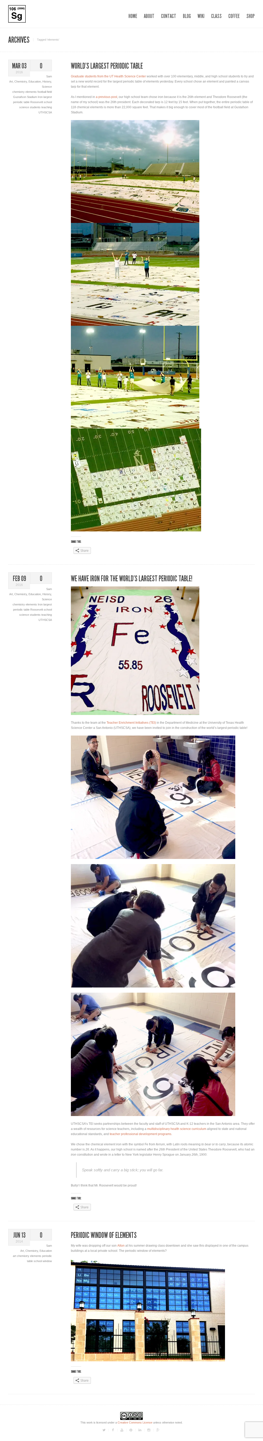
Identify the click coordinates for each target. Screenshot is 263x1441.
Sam (49, 76)
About (149, 16)
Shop (250, 16)
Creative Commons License (135, 1422)
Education (35, 81)
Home (132, 16)
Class (216, 16)
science (24, 107)
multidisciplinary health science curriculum (177, 1129)
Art (11, 81)
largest (47, 96)
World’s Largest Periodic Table (107, 66)
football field (44, 91)
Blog (187, 16)
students (35, 107)
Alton (121, 1245)
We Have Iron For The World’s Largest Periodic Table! (131, 578)
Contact (168, 16)
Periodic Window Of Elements (104, 1235)
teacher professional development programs (140, 1134)
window (47, 1261)
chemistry (18, 91)
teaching (46, 107)
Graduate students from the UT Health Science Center (108, 76)
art (15, 1255)
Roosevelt (37, 102)
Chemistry (20, 81)
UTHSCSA (45, 112)
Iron (40, 96)
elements (31, 91)
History (46, 81)
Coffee (234, 16)
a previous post (106, 97)
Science (47, 86)
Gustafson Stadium (25, 96)
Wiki (201, 16)
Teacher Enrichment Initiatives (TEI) (131, 722)
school (48, 102)
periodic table (21, 102)
